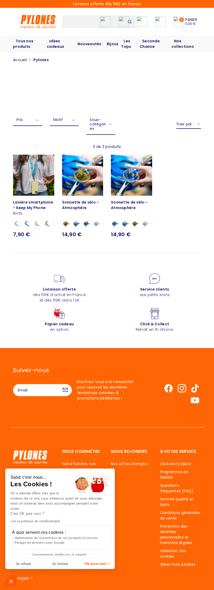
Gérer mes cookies (177, 564)
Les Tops (126, 43)
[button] (11, 581)
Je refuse (23, 564)
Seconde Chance (150, 43)
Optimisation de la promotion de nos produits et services (56, 538)
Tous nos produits (23, 43)
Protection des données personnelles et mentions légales (176, 534)
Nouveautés (90, 44)
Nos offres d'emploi (129, 463)
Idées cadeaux (55, 43)
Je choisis (60, 564)
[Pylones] (38, 21)
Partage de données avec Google (39, 543)
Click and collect (176, 463)
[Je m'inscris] (65, 390)
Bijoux (113, 44)
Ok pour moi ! (97, 564)
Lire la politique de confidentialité (35, 521)
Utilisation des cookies (173, 553)
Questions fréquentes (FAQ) (176, 488)
